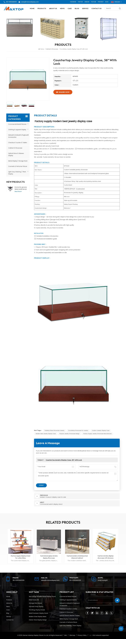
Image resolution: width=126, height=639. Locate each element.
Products (42, 8)
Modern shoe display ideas (37, 617)
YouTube (93, 2)
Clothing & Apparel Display (17, 130)
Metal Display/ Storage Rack (17, 161)
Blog (106, 2)
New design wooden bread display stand (42, 597)
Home (32, 8)
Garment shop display (36, 607)
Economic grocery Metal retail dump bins (21, 188)
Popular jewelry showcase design (69, 434)
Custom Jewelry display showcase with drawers (77, 557)
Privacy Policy (82, 635)
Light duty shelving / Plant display (17, 173)
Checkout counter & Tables (17, 142)
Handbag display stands (37, 610)
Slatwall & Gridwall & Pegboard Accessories (18, 136)
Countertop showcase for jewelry (78, 431)
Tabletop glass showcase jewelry (54, 431)
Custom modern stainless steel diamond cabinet (48, 557)
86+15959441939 (11, 2)
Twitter (80, 2)
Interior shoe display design (38, 620)
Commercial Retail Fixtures (17, 124)
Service (85, 8)
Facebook (73, 2)
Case (70, 8)
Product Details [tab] (45, 115)
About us (53, 8)
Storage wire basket (35, 603)
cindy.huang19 (102, 580)
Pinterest (101, 2)
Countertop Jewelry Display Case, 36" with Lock (64, 460)
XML (65, 635)
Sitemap (72, 635)
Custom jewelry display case (100, 431)
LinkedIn (86, 2)
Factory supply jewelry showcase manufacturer (97, 434)
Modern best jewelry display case (46, 434)
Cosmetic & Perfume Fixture (17, 166)
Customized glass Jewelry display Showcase (20, 557)
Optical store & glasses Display (16, 154)
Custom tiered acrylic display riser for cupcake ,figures (105, 557)
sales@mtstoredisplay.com (30, 2)
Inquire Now (64, 92)
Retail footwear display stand (38, 613)
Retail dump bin (34, 600)
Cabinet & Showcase (15, 148)
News (62, 8)
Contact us (96, 8)
